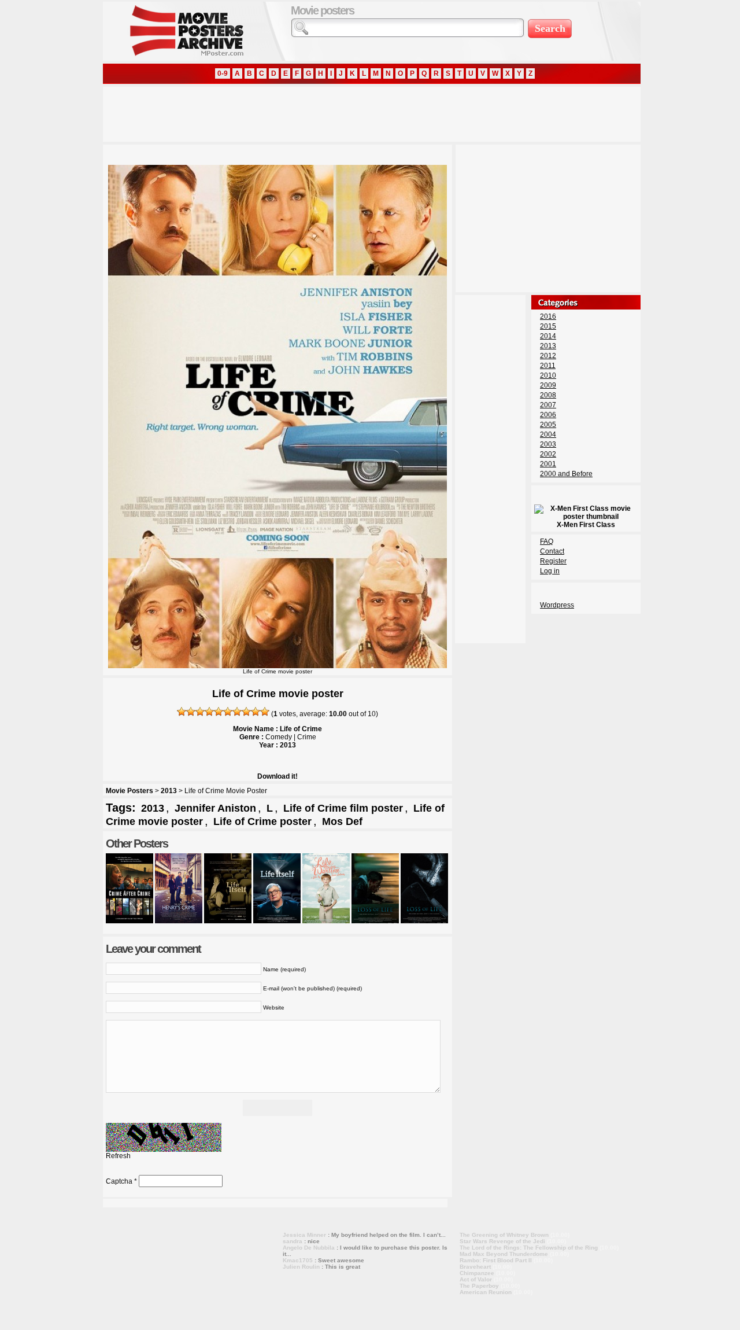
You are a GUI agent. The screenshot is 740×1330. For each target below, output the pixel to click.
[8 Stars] (246, 711)
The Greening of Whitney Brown (504, 1235)
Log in (550, 571)
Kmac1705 (298, 1260)
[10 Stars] (264, 711)
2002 (548, 454)
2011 (548, 366)
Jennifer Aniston (215, 808)
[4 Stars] (209, 711)
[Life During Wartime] (326, 921)
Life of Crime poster (262, 821)
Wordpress (557, 605)
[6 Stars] (227, 711)
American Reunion (486, 1292)
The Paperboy (479, 1286)
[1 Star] (181, 711)
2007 (548, 405)
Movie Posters (129, 791)
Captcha (119, 1181)
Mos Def (342, 821)
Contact (552, 551)
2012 (548, 356)
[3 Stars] (200, 711)
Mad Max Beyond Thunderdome (504, 1254)
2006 (548, 415)
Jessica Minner (304, 1235)
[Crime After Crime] (129, 921)
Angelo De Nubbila (309, 1247)
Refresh (118, 1156)
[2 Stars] (190, 711)
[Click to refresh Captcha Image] (163, 1137)
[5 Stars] (218, 711)
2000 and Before (566, 474)
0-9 (222, 73)
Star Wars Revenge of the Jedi (502, 1241)
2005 (548, 425)
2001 (548, 464)
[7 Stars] (237, 711)
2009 (548, 385)
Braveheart (475, 1266)
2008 (548, 395)
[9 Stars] (255, 711)
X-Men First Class (586, 525)
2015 (548, 326)
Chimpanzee (477, 1273)
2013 (169, 791)
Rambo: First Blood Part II (496, 1260)
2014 (548, 336)
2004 (548, 434)
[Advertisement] (313, 113)
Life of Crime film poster (343, 808)
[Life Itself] (227, 921)
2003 (548, 444)
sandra (292, 1241)
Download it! (277, 776)
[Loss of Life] (375, 921)
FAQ (546, 541)
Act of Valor (476, 1279)
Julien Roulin (301, 1266)
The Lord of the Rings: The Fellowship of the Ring (529, 1247)
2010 (548, 375)
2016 (548, 316)
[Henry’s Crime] (178, 921)
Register (553, 561)
